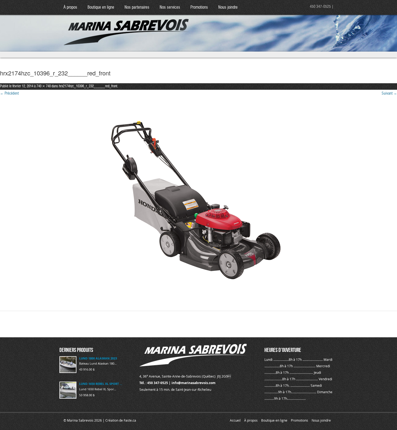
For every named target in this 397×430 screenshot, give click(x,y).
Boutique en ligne (101, 7)
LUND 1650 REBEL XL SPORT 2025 (101, 384)
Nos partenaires (137, 7)
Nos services (170, 7)
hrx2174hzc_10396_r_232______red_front (88, 86)
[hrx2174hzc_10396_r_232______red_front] (198, 204)
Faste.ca (130, 420)
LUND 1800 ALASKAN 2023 (98, 358)
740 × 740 (43, 86)
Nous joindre (228, 7)
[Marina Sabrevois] (126, 27)
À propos (70, 7)
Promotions (199, 7)
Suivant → (389, 93)
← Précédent (9, 93)
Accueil (235, 420)
